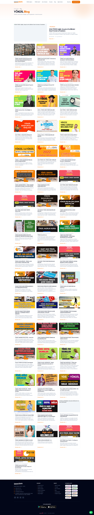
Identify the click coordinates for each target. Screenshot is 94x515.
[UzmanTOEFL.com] (75, 491)
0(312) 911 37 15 (18, 488)
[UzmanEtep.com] (75, 495)
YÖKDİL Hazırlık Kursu (42, 235)
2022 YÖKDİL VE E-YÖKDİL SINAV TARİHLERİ (47, 159)
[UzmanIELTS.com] (68, 488)
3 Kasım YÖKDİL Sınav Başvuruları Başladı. (24, 362)
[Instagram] (15, 497)
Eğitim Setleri (60, 1)
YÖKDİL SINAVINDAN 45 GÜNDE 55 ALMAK (24, 440)
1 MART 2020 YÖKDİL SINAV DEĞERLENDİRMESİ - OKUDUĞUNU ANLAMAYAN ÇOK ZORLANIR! (67, 236)
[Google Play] (42, 507)
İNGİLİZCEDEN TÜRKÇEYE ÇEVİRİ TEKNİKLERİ (47, 286)
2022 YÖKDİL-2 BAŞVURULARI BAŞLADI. (23, 134)
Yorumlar (50, 1)
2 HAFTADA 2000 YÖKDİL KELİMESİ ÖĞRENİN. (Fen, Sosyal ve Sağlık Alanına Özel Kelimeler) (46, 390)
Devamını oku (17, 243)
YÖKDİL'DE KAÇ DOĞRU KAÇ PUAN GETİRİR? (24, 415)
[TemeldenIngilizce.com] (68, 491)
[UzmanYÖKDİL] (18, 2)
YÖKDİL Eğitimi (29, 1)
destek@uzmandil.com (19, 491)
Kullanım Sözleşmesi (41, 490)
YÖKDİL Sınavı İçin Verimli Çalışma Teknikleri (69, 85)
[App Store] (51, 507)
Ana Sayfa (17, 8)
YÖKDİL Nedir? (37, 1)
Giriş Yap (69, 1)
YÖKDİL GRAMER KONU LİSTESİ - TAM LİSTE (24, 337)
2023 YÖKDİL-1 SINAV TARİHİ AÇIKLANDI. (68, 110)
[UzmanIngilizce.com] (68, 486)
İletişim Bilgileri (40, 493)
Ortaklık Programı (58, 493)
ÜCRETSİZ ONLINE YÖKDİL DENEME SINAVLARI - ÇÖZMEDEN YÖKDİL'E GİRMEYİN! (22, 312)
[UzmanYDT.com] (68, 493)
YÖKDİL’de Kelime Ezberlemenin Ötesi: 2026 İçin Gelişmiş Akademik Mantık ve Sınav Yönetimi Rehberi (23, 60)
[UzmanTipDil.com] (75, 488)
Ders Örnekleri (44, 1)
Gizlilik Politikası (40, 491)
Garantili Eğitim (57, 491)
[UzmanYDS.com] (75, 493)
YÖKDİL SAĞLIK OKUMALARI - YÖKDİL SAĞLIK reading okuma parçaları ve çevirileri (23, 390)
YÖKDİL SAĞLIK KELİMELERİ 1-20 (45, 440)
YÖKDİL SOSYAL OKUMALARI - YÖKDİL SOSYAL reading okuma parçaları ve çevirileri (46, 364)
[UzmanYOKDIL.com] (68, 495)
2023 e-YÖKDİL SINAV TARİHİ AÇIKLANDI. (46, 110)
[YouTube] (18, 497)
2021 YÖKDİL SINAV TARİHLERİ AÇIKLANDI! (69, 184)
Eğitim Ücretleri (57, 485)
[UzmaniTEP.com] (68, 498)
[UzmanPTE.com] (75, 486)
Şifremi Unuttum (40, 488)
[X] (23, 497)
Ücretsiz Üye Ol (76, 1)
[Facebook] (20, 497)
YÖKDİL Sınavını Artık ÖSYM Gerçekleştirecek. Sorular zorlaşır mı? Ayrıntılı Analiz (23, 466)
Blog (55, 1)
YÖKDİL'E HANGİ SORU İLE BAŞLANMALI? (68, 134)
